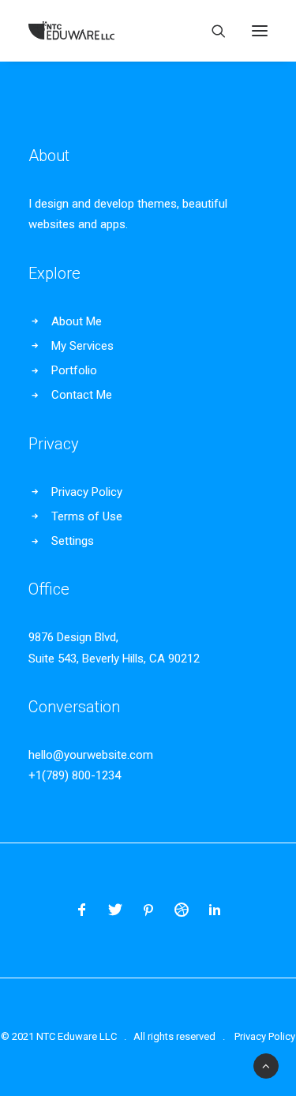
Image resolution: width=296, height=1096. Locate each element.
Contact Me (81, 395)
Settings (72, 541)
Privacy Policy (86, 492)
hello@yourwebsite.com (90, 755)
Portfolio (74, 370)
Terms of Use (86, 516)
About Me (76, 321)
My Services (82, 346)
